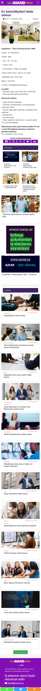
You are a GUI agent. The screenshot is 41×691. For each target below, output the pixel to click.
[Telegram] (27, 141)
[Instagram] (13, 141)
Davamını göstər (20, 652)
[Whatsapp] (20, 141)
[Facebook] (6, 141)
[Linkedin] (34, 141)
